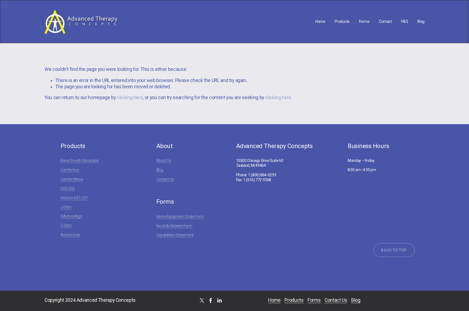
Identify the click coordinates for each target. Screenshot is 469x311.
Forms (364, 21)
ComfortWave (72, 179)
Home (320, 21)
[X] (202, 300)
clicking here (130, 97)
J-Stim (66, 207)
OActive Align (71, 216)
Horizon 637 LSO (74, 198)
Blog (420, 21)
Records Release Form (174, 226)
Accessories (70, 235)
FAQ (404, 21)
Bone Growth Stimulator (80, 160)
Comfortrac (70, 170)
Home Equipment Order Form (180, 216)
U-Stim (66, 225)
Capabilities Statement (175, 235)
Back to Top (394, 250)
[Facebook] (210, 300)
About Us (163, 160)
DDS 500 (68, 188)
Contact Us (165, 179)
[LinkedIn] (219, 300)
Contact (385, 21)
